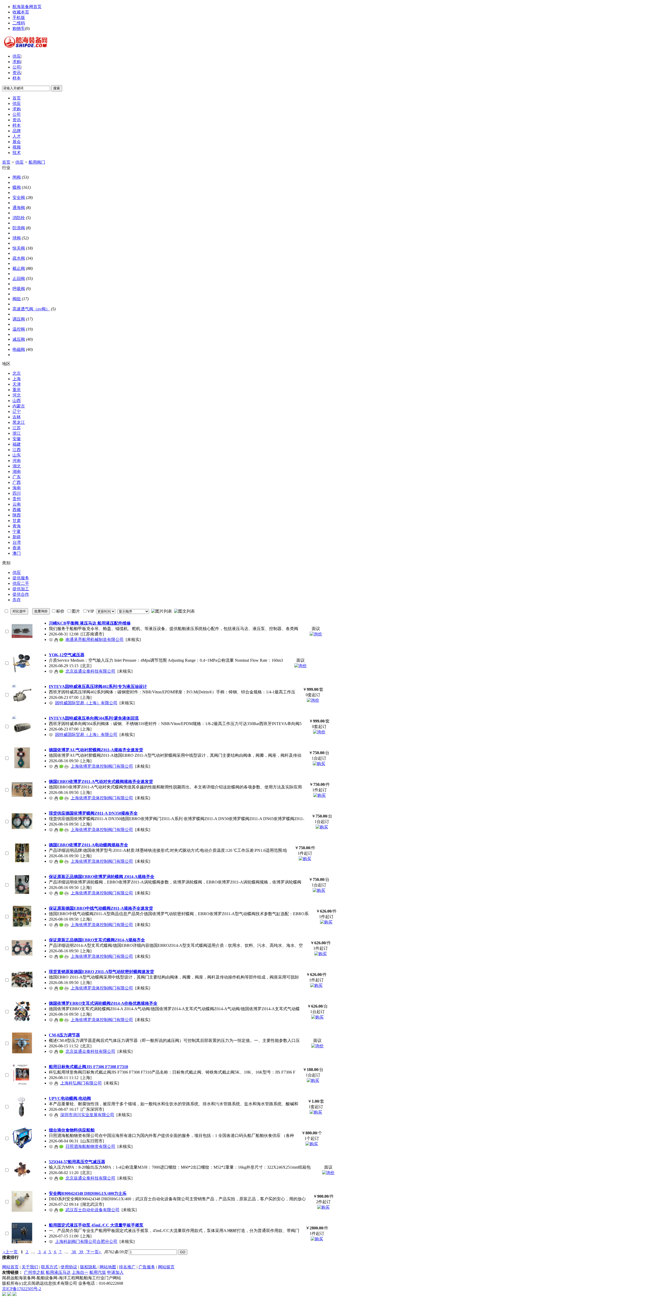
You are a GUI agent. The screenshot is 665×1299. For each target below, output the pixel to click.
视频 (16, 147)
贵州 (16, 499)
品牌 (16, 131)
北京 (16, 373)
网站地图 (107, 1267)
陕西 (16, 515)
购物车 (18, 28)
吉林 (16, 417)
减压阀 (18, 339)
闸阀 (16, 177)
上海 (16, 379)
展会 (16, 141)
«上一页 (10, 1252)
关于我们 (30, 1267)
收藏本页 (20, 12)
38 (74, 1252)
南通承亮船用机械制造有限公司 (94, 639)
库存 (16, 600)
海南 (16, 488)
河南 (16, 460)
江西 (16, 449)
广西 (16, 482)
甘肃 (16, 520)
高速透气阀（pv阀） (31, 309)
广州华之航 (34, 1272)
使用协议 (69, 1267)
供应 (16, 56)
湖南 (16, 471)
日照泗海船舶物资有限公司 (90, 1146)
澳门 (16, 553)
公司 (16, 67)
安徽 (16, 439)
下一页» (93, 1252)
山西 (16, 400)
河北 (16, 395)
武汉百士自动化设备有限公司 (92, 1210)
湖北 (16, 466)
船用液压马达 (58, 1272)
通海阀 (18, 207)
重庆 (16, 389)
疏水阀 (18, 258)
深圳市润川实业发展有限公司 (87, 1115)
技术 (16, 152)
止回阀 (18, 278)
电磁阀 (18, 349)
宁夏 (16, 531)
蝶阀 (16, 187)
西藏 (16, 509)
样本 (16, 78)
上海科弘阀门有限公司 (81, 1083)
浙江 (16, 433)
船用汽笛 (97, 1272)
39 (81, 1252)
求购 (16, 61)
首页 (16, 98)
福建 (16, 444)
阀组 (16, 299)
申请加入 (115, 1272)
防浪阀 (18, 228)
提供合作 (20, 594)
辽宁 (16, 411)
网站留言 (166, 1267)
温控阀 (18, 329)
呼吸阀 (18, 288)
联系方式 (49, 1267)
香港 (16, 548)
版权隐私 (88, 1267)
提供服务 (20, 578)
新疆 (16, 537)
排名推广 (127, 1267)
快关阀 (18, 248)
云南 (16, 504)
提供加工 (20, 589)
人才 (16, 136)
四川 (16, 493)
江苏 (16, 428)
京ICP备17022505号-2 (21, 1289)
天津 (16, 384)
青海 (16, 526)
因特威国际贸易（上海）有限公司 (86, 703)
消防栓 (18, 218)
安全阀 (18, 197)
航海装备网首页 (27, 6)
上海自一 (80, 1272)
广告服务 (146, 1267)
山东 (16, 455)
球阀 (16, 238)
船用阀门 (37, 162)
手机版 (18, 17)
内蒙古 (18, 406)
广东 (16, 477)
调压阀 (18, 319)
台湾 (16, 542)
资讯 (16, 72)
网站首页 (10, 1267)
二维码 (18, 23)
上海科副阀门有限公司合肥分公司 (86, 1241)
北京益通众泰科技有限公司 (90, 671)
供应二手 (20, 583)
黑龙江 (18, 422)
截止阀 (18, 268)
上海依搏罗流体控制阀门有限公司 (102, 766)
